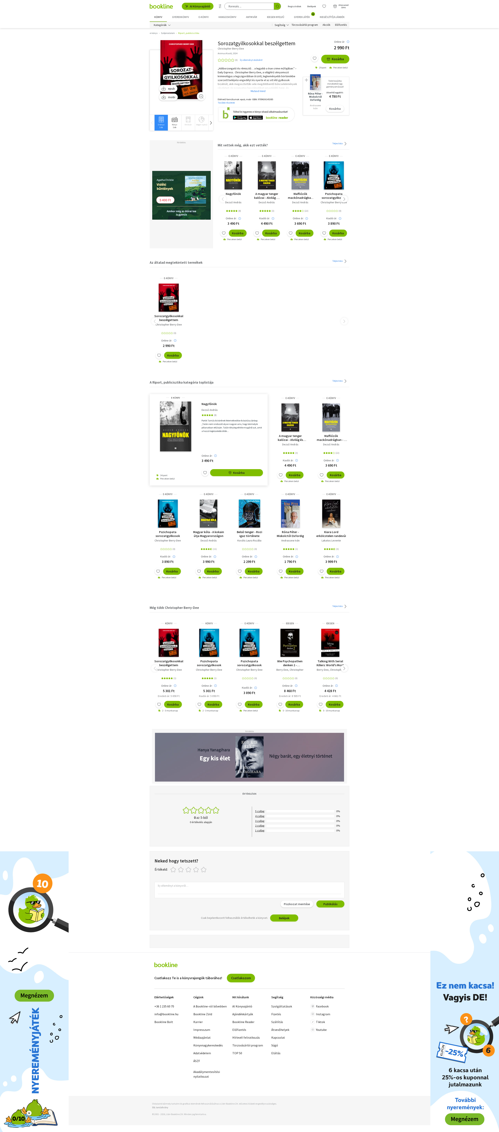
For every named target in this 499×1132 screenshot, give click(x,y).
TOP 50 (237, 1053)
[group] (161, 123)
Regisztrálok (294, 6)
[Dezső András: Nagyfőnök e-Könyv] (233, 175)
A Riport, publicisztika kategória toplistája (181, 382)
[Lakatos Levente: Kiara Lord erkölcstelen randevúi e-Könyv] (331, 514)
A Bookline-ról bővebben (210, 1006)
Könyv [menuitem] (158, 17)
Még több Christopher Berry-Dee (174, 607)
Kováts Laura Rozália (249, 540)
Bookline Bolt (163, 1022)
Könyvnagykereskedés (208, 1045)
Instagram (323, 1014)
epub (171, 88)
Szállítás (277, 1022)
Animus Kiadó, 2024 (227, 53)
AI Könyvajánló (200, 6)
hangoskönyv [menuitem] (227, 17)
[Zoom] (201, 96)
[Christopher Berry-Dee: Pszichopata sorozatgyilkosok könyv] (209, 643)
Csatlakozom (241, 978)
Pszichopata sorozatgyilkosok (334, 196)
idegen (290, 623)
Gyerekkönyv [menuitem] (180, 17)
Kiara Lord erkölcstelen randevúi (331, 534)
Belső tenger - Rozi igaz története (249, 534)
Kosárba (338, 59)
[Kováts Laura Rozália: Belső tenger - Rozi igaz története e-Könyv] (249, 514)
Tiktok (320, 1022)
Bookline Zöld (202, 1014)
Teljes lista (337, 143)
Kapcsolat (278, 1037)
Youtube (321, 1030)
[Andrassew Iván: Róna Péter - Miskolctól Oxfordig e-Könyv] (290, 514)
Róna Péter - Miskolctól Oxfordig (290, 534)
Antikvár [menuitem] (251, 17)
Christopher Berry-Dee (334, 202)
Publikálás (330, 904)
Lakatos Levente (331, 540)
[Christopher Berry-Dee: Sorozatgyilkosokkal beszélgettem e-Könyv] (181, 69)
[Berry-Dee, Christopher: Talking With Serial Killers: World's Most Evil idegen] (330, 643)
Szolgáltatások (281, 1006)
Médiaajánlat (202, 1037)
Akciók (326, 25)
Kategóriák (160, 25)
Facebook (322, 1006)
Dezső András (233, 202)
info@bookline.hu (166, 1014)
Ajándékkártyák (242, 1014)
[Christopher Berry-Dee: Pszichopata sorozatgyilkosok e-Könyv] (334, 175)
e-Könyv (233, 156)
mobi (171, 97)
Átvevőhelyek (280, 1030)
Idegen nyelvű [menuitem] (275, 17)
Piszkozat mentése (297, 904)
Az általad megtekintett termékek (176, 262)
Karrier (198, 1022)
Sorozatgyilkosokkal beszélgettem (168, 318)
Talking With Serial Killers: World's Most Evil (330, 663)
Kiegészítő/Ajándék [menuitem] (332, 17)
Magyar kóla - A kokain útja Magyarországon (208, 534)
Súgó (274, 1045)
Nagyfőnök (233, 194)
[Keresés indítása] (277, 6)
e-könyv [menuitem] (204, 17)
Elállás (275, 1053)
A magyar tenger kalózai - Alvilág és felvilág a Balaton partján (266, 196)
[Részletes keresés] (220, 6)
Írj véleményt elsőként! (251, 59)
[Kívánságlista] (324, 6)
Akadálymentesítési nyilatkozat (206, 1074)
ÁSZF (196, 1061)
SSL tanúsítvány (160, 1107)
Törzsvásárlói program (305, 25)
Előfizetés (341, 25)
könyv (169, 623)
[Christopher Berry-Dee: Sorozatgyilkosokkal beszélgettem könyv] (169, 643)
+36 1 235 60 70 (164, 1006)
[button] (210, 123)
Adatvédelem (202, 1053)
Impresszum (201, 1030)
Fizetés (276, 1014)
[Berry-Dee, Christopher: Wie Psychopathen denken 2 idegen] (289, 643)
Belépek (311, 6)
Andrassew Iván (290, 540)
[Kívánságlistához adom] (314, 58)
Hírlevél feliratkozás (246, 1037)
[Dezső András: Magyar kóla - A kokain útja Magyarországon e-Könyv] (208, 514)
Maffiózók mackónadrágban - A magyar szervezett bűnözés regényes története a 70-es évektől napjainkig (300, 196)
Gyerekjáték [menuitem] (304, 15)
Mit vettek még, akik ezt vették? (243, 145)
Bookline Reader (243, 1022)
